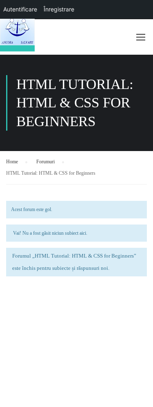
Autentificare (20, 9)
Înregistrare (59, 9)
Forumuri (45, 162)
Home (12, 162)
